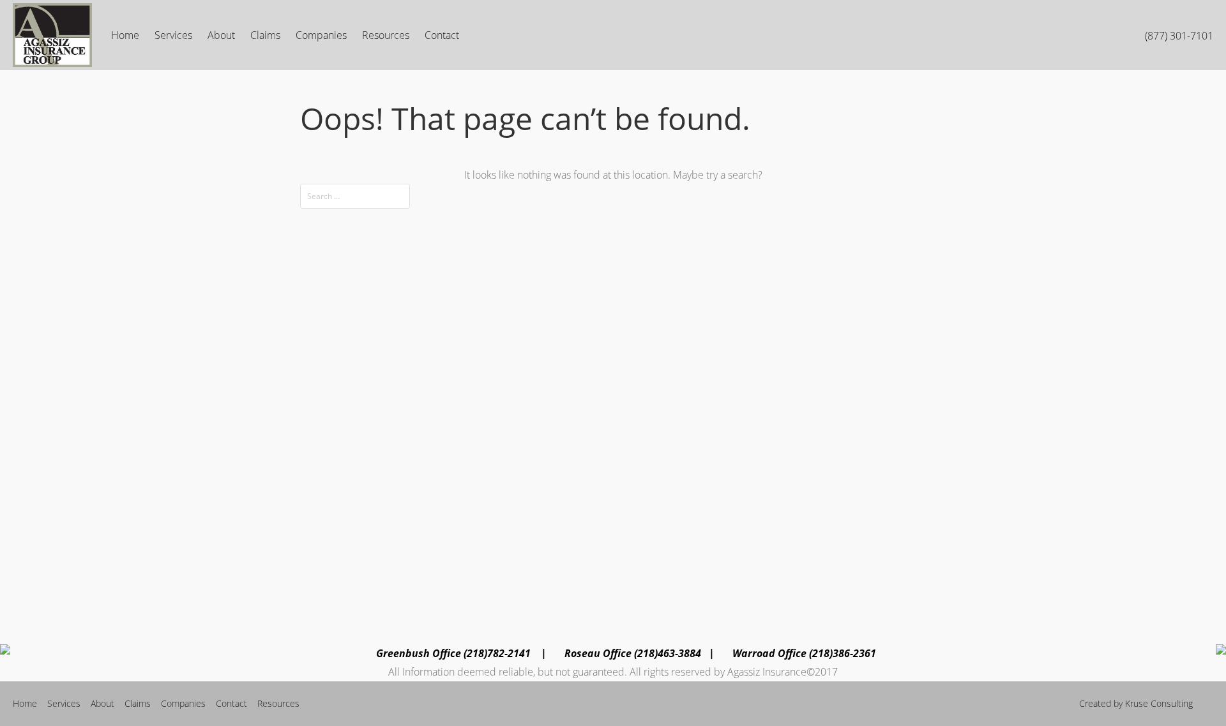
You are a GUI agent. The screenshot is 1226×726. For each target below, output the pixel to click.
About (221, 35)
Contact (442, 35)
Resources (385, 35)
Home (125, 35)
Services (173, 35)
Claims (265, 35)
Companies (321, 35)
